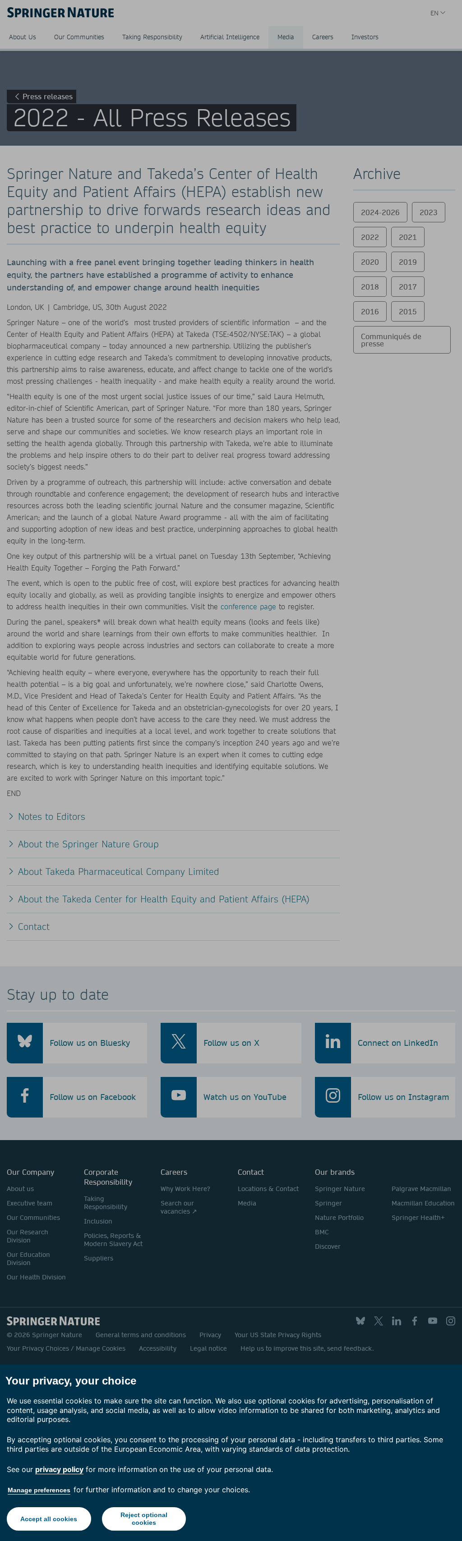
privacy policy (59, 1469)
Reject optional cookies (143, 1518)
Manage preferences (39, 1490)
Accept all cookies (48, 1519)
